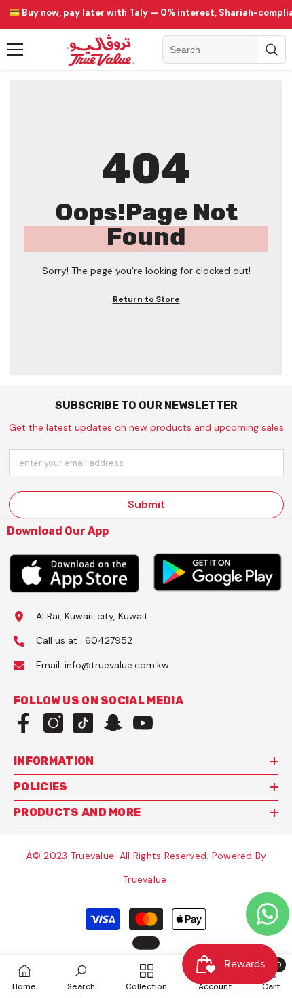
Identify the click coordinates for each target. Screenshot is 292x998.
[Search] (224, 49)
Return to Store (146, 299)
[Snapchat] (113, 723)
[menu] (15, 49)
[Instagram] (53, 723)
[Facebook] (23, 723)
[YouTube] (143, 723)
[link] (81, 976)
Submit (146, 504)
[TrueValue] (75, 572)
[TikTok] (83, 723)
